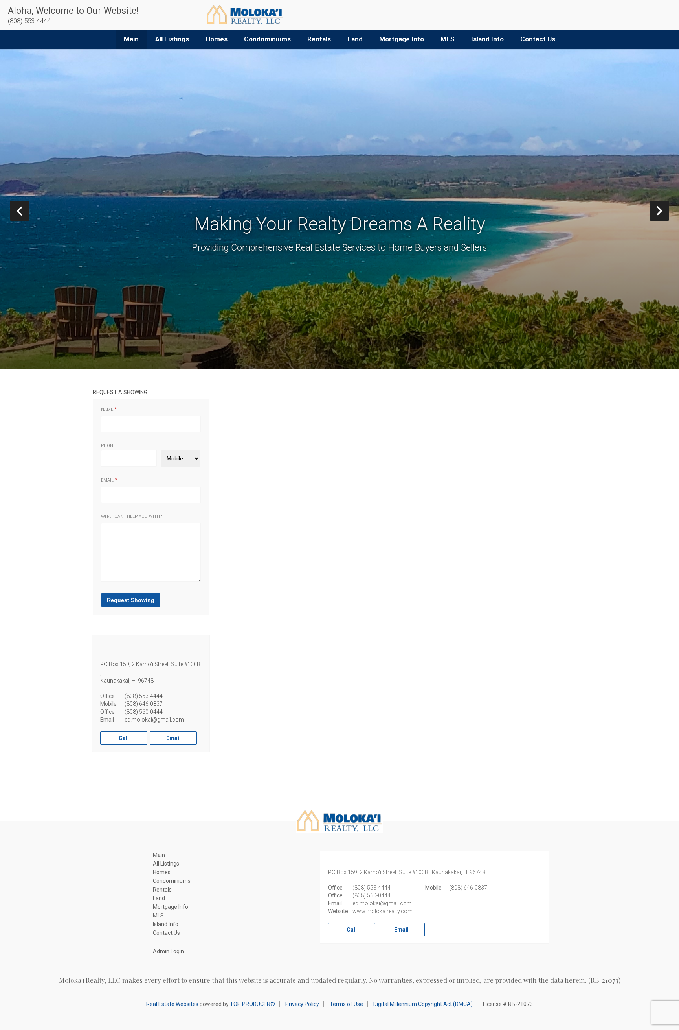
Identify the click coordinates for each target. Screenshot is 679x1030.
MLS (447, 39)
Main (131, 39)
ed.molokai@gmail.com (154, 719)
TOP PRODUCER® (252, 1004)
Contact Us (537, 39)
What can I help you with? (131, 516)
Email (107, 480)
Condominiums (267, 39)
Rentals (319, 39)
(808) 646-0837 (144, 704)
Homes (217, 39)
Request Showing (130, 600)
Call (124, 738)
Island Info (487, 39)
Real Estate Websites (172, 1004)
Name (107, 409)
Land (355, 39)
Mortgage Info (401, 39)
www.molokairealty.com (382, 911)
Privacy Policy (302, 1004)
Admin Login (168, 951)
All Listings (172, 39)
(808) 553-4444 (144, 696)
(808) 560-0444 (144, 712)
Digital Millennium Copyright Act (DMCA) (423, 1004)
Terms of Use (346, 1004)
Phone (108, 445)
